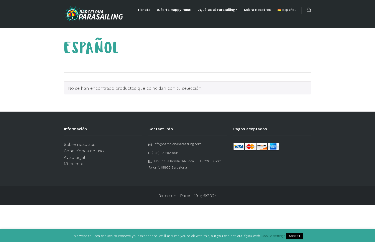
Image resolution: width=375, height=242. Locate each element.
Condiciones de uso (84, 150)
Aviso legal (74, 157)
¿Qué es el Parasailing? (217, 10)
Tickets (143, 10)
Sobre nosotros (79, 144)
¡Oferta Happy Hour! (174, 10)
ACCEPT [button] (295, 236)
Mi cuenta (74, 163)
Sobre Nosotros (257, 10)
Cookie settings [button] (273, 236)
